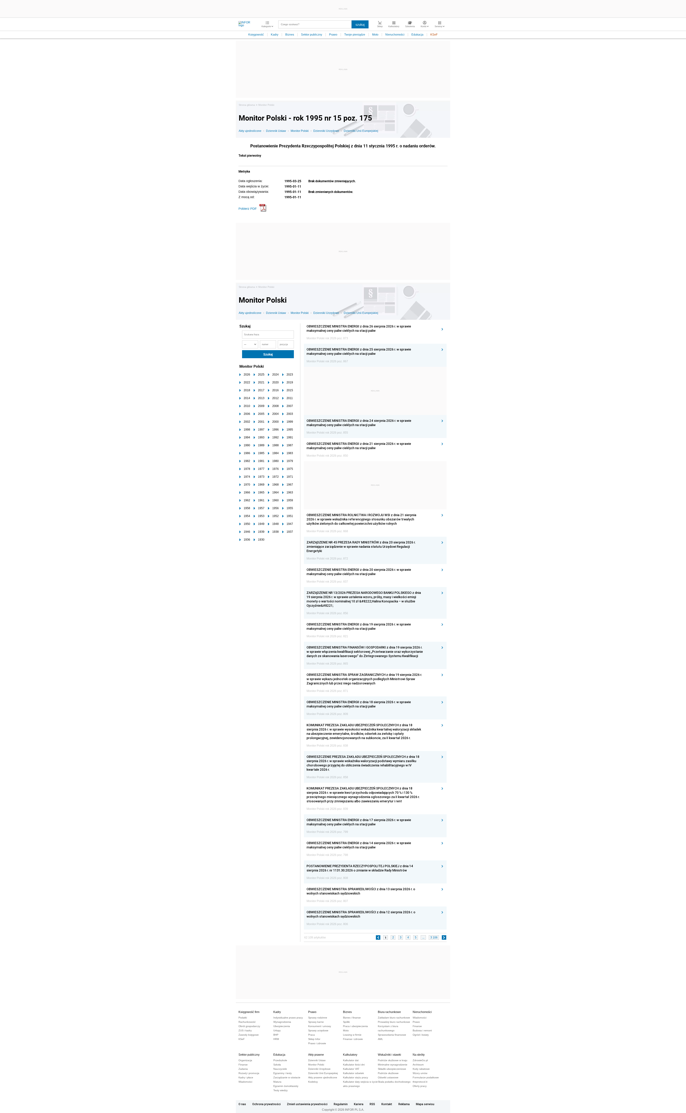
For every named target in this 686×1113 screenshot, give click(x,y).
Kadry (274, 34)
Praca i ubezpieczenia (355, 1026)
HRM (276, 1039)
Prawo (333, 34)
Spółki (346, 1021)
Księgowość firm (248, 1011)
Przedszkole (280, 1060)
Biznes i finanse (352, 1017)
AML (380, 1039)
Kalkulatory (350, 1054)
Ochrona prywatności (266, 1104)
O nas (242, 1104)
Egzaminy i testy (282, 1073)
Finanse (417, 1026)
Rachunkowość (247, 1021)
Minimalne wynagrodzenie (392, 1064)
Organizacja (245, 1060)
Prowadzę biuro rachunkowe (394, 1021)
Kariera (358, 1104)
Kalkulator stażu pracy (355, 1077)
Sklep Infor (314, 1039)
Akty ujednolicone (250, 130)
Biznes (289, 34)
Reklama (404, 1104)
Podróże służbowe (388, 1073)
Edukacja (417, 34)
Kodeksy (313, 1081)
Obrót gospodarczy (249, 1026)
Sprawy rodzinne (317, 1017)
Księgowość (256, 34)
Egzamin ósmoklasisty (285, 1086)
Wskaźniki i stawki (389, 1054)
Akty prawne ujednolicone (322, 1077)
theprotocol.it (420, 1081)
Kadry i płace (245, 1077)
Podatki (242, 1017)
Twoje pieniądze (354, 34)
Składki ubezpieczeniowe (392, 1068)
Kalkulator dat (351, 1060)
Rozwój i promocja (248, 1073)
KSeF (434, 34)
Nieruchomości (394, 34)
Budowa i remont (422, 1030)
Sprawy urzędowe (318, 1030)
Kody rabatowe (421, 1068)
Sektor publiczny (311, 34)
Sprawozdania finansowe (392, 1034)
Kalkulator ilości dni (354, 1064)
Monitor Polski (266, 104)
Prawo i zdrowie (317, 1043)
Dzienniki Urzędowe (326, 130)
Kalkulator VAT (351, 1068)
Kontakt (386, 1104)
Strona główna (247, 104)
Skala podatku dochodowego (394, 1081)
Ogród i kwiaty (421, 1034)
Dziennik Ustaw (276, 130)
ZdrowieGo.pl (420, 1060)
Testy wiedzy (280, 1090)
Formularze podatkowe (426, 1077)
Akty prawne (316, 1054)
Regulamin (341, 1104)
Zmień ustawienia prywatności (307, 1104)
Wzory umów (420, 1073)
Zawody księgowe (248, 1034)
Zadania (243, 1068)
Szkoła (277, 1064)
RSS (372, 1104)
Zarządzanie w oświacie (286, 1077)
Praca (311, 1034)
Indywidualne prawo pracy (288, 1017)
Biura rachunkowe (389, 1011)
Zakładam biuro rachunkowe (394, 1017)
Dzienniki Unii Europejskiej (361, 130)
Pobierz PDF (247, 208)
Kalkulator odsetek (353, 1073)
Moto (375, 34)
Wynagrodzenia (282, 1021)
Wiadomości (419, 1017)
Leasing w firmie (352, 1034)
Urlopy (277, 1030)
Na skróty (419, 1054)
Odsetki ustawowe (388, 1077)
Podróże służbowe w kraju (392, 1060)
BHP (275, 1034)
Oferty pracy (420, 1086)
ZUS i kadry (245, 1030)
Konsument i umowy (319, 1026)
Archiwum (418, 1064)
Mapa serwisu (425, 1104)
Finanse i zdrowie (353, 1039)
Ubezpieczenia (281, 1026)
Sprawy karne (316, 1021)
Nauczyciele (280, 1068)
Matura (277, 1081)
